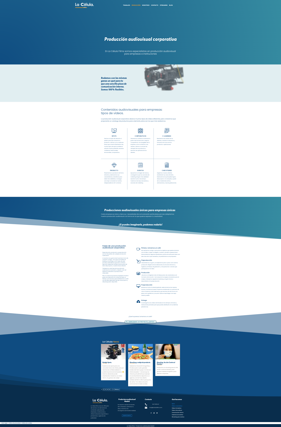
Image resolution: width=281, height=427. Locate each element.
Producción (136, 5)
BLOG (171, 5)
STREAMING (164, 5)
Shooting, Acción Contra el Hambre (166, 363)
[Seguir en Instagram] (154, 413)
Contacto (154, 5)
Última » (117, 389)
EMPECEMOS (127, 415)
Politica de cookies (27, 423)
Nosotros (145, 5)
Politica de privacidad (15, 423)
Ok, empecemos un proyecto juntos (140, 322)
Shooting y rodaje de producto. (140, 362)
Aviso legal (4, 423)
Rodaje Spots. (107, 362)
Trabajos (126, 5)
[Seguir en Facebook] (151, 413)
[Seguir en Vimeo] (157, 413)
